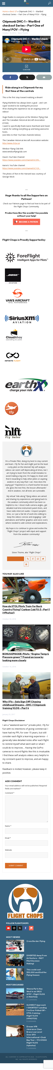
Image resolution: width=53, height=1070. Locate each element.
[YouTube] (8, 928)
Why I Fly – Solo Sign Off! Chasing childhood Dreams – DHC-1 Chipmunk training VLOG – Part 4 (24, 705)
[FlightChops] (25, 901)
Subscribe (26, 70)
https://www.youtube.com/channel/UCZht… (21, 160)
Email (8, 838)
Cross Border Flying (35, 941)
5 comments (31, 1048)
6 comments (31, 1021)
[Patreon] (31, 928)
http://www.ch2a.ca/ (11, 143)
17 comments (31, 999)
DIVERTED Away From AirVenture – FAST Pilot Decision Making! (36, 959)
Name (8, 826)
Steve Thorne (23, 33)
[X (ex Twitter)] (20, 928)
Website (8, 850)
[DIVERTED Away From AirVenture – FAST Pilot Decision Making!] (15, 960)
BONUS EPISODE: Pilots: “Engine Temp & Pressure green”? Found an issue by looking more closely (25, 657)
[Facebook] (25, 928)
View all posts (16, 559)
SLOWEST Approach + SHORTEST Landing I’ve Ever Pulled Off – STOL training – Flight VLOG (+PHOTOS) (36, 1012)
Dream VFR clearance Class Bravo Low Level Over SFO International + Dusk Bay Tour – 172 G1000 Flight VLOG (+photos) (36, 1036)
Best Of (13, 11)
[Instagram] (14, 928)
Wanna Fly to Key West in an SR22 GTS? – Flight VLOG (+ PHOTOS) (35, 993)
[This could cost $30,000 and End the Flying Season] (15, 974)
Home (5, 11)
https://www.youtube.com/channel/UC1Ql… (21, 168)
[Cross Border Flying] (15, 946)
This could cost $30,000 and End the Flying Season (36, 972)
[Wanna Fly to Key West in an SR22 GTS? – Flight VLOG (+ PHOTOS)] (15, 993)
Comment (9, 793)
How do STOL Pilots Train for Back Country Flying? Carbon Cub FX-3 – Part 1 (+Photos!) (26, 609)
